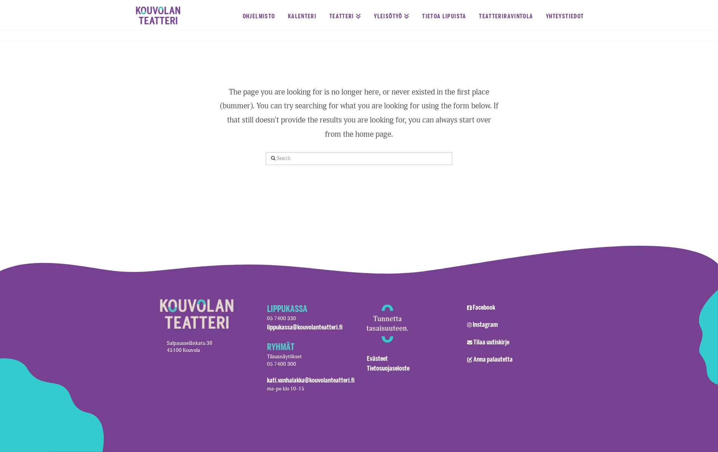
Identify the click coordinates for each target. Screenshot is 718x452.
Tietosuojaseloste (388, 368)
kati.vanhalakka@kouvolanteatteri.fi (311, 380)
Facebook (484, 307)
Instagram (485, 324)
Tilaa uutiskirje (491, 342)
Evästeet (377, 358)
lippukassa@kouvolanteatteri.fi (305, 327)
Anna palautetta (493, 359)
